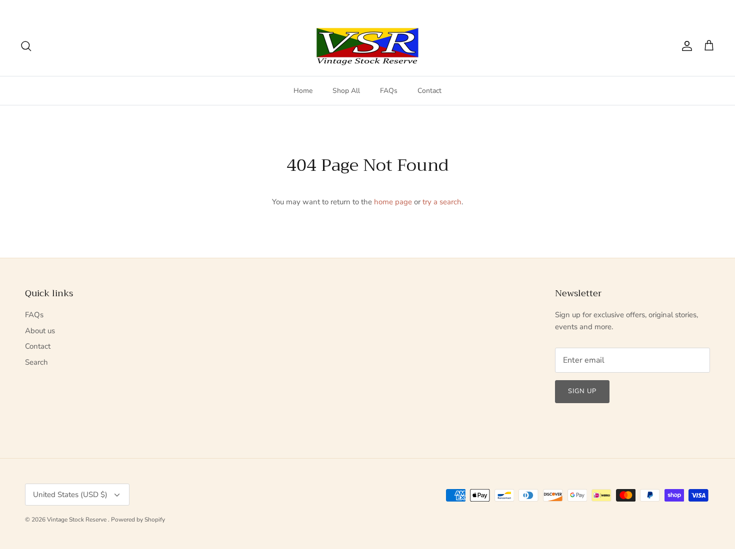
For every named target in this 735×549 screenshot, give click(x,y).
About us (40, 331)
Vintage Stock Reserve (77, 520)
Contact (430, 90)
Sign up (582, 391)
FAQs (389, 90)
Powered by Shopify (138, 520)
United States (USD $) (676, 8)
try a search (442, 202)
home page (393, 202)
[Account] (685, 46)
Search (36, 362)
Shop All (346, 90)
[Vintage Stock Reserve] (367, 46)
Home (303, 90)
